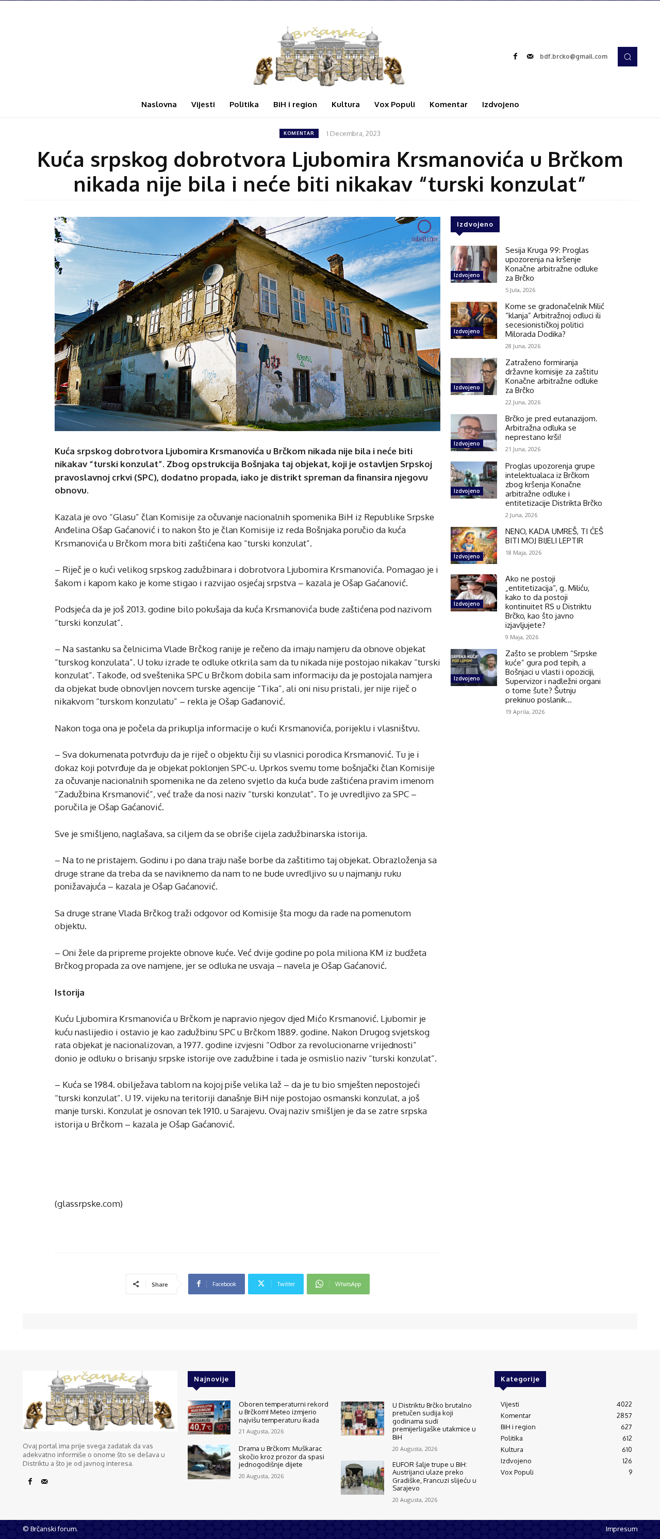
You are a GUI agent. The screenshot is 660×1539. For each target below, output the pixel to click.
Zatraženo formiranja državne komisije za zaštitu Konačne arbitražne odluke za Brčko (551, 376)
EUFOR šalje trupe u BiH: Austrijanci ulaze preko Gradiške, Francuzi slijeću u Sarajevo (434, 1476)
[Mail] (530, 56)
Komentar (299, 133)
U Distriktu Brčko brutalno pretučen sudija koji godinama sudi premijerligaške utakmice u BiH (434, 1421)
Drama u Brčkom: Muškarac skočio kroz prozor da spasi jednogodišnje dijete (281, 1456)
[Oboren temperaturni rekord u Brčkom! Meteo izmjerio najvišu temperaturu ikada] (209, 1417)
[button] (627, 56)
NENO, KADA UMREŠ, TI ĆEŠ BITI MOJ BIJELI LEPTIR (554, 535)
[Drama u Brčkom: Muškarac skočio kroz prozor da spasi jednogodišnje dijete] (209, 1462)
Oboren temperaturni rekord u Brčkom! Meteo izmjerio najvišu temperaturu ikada (283, 1412)
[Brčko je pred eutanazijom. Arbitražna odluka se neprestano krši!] (474, 432)
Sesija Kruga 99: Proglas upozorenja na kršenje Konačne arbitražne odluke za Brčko (551, 264)
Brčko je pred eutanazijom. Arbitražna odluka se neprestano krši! (551, 428)
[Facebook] (515, 56)
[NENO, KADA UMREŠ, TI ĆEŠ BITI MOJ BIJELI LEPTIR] (474, 545)
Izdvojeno (467, 275)
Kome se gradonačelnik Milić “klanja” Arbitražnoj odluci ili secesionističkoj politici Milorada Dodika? (554, 320)
